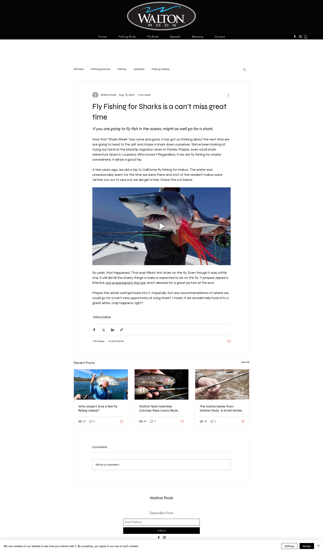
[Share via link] (121, 330)
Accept (307, 546)
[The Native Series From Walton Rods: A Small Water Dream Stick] (222, 384)
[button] (306, 37)
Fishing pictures (100, 69)
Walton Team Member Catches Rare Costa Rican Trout (158, 408)
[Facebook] (295, 37)
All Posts (79, 69)
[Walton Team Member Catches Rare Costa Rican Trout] (162, 384)
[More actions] (228, 95)
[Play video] (161, 226)
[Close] (318, 546)
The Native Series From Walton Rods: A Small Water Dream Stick (221, 408)
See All (245, 362)
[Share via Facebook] (94, 330)
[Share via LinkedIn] (112, 330)
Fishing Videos (160, 69)
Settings (289, 546)
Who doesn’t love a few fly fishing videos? (97, 408)
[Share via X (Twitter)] (103, 330)
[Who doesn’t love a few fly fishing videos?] (101, 384)
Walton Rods (161, 498)
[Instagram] (300, 37)
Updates (139, 69)
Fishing (122, 69)
